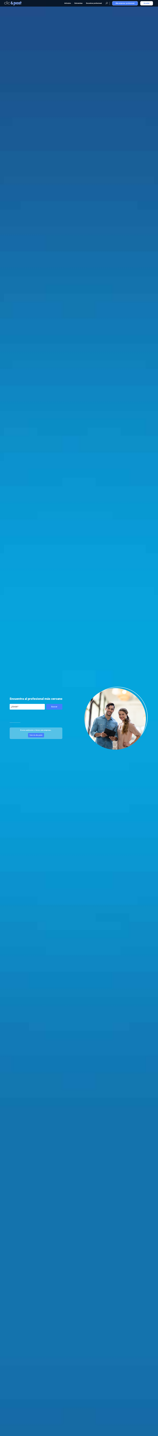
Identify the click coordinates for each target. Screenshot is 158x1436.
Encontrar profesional (94, 3)
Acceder (147, 3)
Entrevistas (78, 3)
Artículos (67, 3)
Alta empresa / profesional (125, 3)
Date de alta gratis (36, 735)
